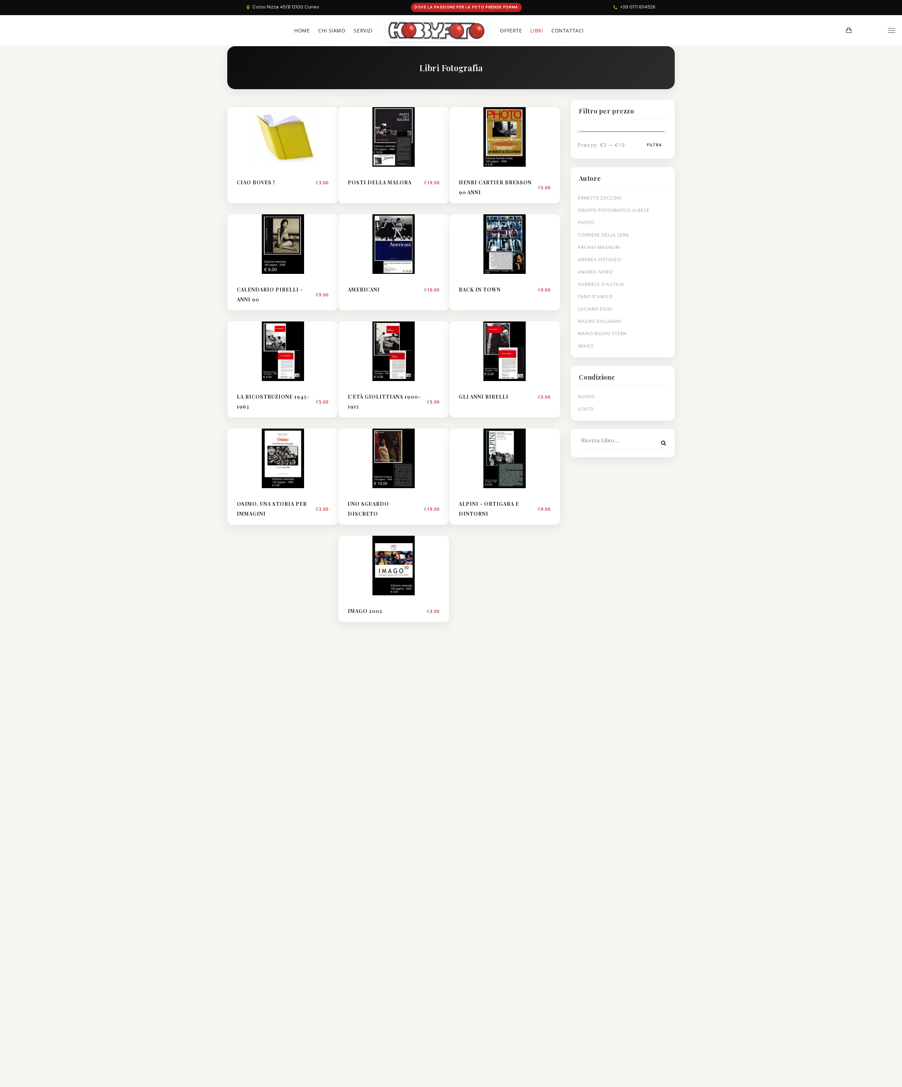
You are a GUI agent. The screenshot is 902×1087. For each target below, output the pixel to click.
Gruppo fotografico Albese (613, 210)
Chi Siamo (331, 30)
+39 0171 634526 (637, 7)
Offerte (511, 30)
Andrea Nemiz (595, 272)
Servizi (363, 30)
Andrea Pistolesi (599, 260)
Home (302, 30)
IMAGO (586, 346)
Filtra (654, 144)
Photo (586, 223)
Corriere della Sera (603, 235)
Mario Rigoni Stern (602, 334)
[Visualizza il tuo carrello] (849, 30)
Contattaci (567, 30)
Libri (536, 30)
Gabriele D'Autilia (601, 284)
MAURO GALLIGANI (599, 321)
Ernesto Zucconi (600, 198)
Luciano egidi (595, 309)
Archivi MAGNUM (599, 247)
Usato (586, 409)
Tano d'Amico (595, 297)
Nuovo (586, 397)
